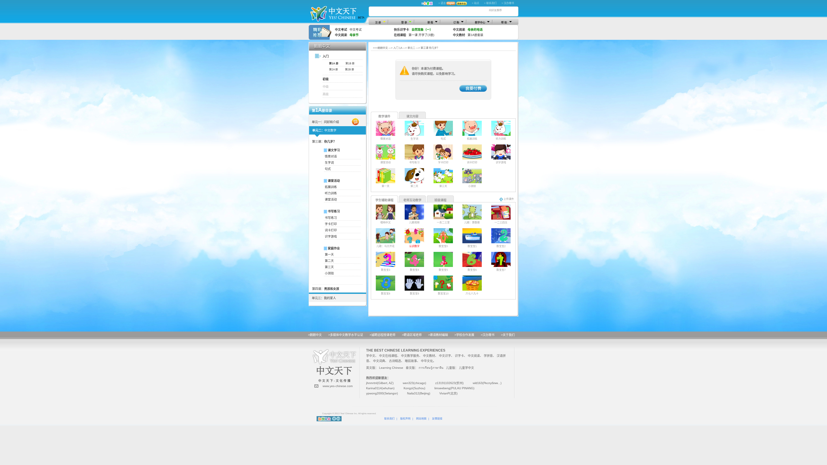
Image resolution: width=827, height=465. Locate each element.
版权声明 (405, 418)
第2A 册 (333, 69)
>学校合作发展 (464, 334)
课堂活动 (331, 199)
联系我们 (389, 418)
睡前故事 (411, 361)
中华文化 (427, 361)
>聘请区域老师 (412, 334)
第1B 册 (349, 63)
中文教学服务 (410, 355)
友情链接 (437, 418)
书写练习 (331, 217)
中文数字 (330, 130)
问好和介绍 (331, 122)
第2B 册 (349, 69)
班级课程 (440, 200)
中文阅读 (474, 355)
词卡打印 (331, 230)
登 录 (404, 22)
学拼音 (488, 355)
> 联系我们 (490, 3)
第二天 (329, 260)
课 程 (430, 22)
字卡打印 (331, 224)
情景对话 (331, 156)
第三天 (329, 267)
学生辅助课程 (384, 200)
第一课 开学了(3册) (421, 35)
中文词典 (379, 361)
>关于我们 (508, 334)
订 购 (456, 22)
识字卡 (459, 355)
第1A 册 (333, 63)
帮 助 (504, 22)
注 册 (378, 22)
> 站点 (475, 3)
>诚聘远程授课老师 (382, 334)
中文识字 (445, 355)
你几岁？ (330, 141)
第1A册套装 (475, 35)
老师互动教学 (412, 200)
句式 (328, 168)
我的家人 (330, 298)
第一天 (329, 254)
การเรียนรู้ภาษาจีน (431, 367)
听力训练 (331, 193)
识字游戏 (331, 236)
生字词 (329, 162)
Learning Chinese (391, 367)
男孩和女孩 (331, 288)
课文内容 (412, 116)
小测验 (329, 273)
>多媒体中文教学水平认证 (345, 334)
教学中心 (480, 22)
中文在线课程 (388, 355)
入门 (326, 56)
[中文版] (334, 418)
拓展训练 (331, 187)
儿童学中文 (466, 367)
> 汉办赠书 (508, 3)
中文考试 (356, 29)
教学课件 (384, 116)
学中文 (370, 355)
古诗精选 (395, 361)
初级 (326, 79)
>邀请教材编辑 (438, 334)
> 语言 (442, 3)
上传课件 (508, 199)
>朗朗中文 (315, 334)
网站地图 (421, 418)
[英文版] (338, 418)
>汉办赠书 (487, 334)
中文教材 (429, 355)
